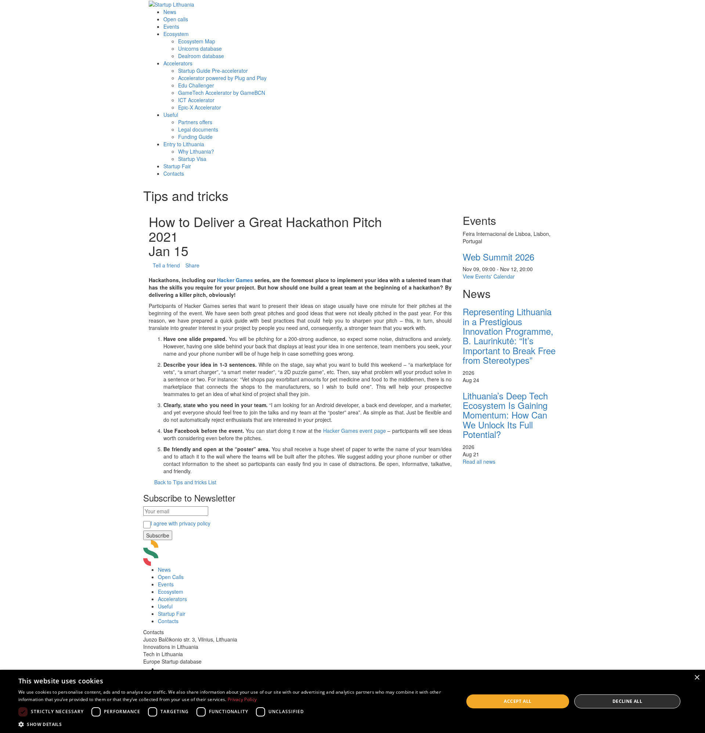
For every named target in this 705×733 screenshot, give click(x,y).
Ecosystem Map (196, 41)
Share (192, 265)
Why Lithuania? (196, 151)
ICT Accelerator (196, 100)
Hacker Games (235, 280)
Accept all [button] (517, 701)
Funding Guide (195, 136)
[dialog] (352, 701)
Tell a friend (166, 265)
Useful (170, 114)
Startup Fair (177, 166)
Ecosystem (176, 33)
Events (171, 26)
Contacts (173, 173)
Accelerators (177, 63)
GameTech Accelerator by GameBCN (221, 92)
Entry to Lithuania (183, 144)
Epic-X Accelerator (199, 107)
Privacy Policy (242, 699)
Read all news (479, 461)
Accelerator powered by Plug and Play (222, 78)
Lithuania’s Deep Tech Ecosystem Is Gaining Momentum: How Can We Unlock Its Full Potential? (505, 415)
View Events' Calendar (489, 276)
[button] (234, 724)
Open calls (175, 19)
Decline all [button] (627, 701)
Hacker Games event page (354, 430)
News (169, 11)
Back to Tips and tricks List (185, 482)
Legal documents (198, 129)
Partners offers (195, 122)
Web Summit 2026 (498, 256)
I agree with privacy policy (180, 523)
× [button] (696, 677)
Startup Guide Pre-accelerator (213, 70)
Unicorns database (200, 48)
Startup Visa (192, 158)
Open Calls (171, 577)
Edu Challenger (196, 85)
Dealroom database (201, 56)
